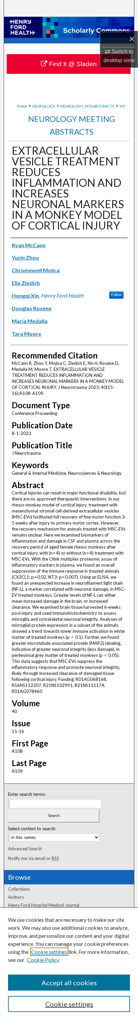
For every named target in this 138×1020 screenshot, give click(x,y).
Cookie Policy (43, 960)
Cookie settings (49, 952)
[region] (69, 963)
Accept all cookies (69, 983)
